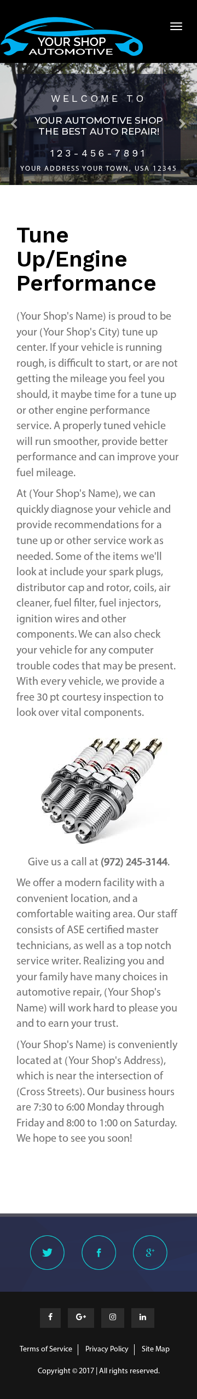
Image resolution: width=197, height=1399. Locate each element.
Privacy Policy (107, 1349)
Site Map (156, 1349)
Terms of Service (46, 1349)
